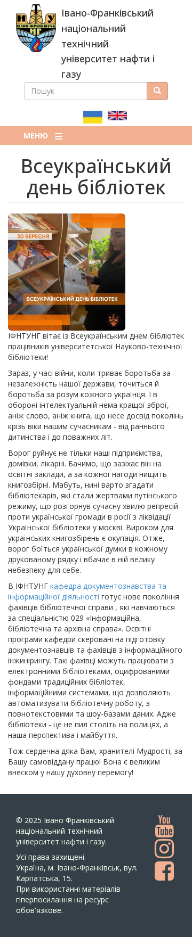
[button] (96, 272)
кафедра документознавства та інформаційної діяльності (87, 591)
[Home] (36, 28)
